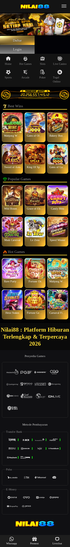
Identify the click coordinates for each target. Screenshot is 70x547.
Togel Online (56, 79)
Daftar (17, 40)
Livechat (57, 543)
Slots (43, 63)
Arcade (25, 77)
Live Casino (59, 63)
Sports (8, 77)
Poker (42, 77)
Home (8, 63)
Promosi (34, 543)
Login (17, 49)
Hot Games (25, 63)
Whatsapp (11, 543)
